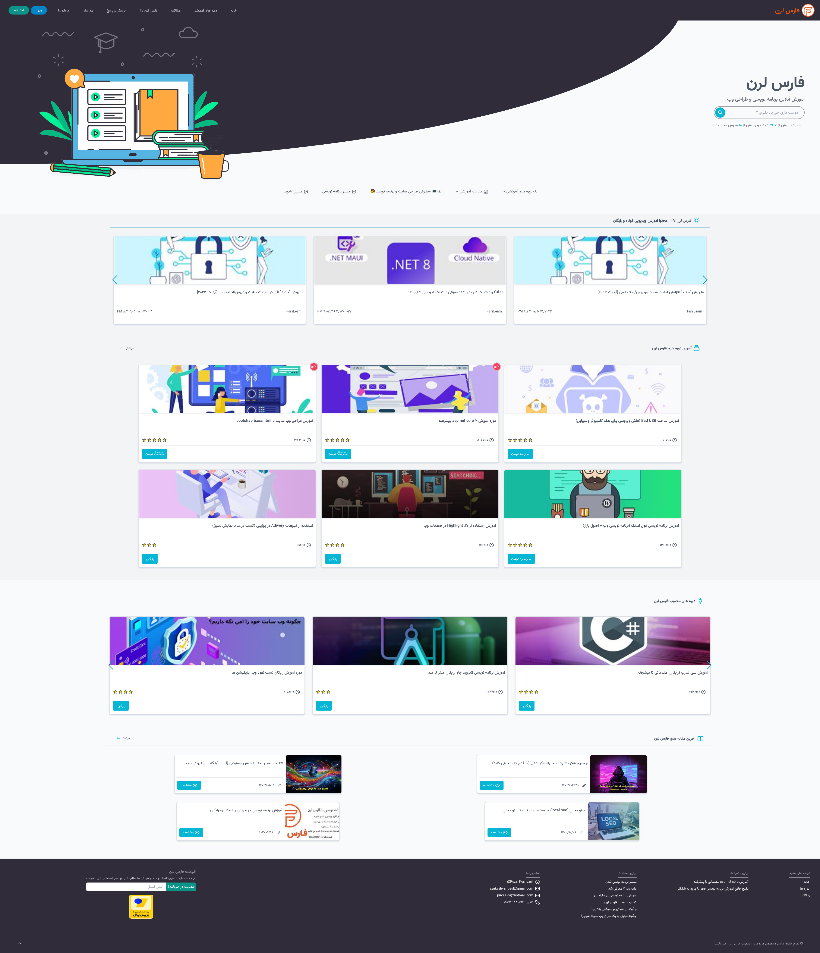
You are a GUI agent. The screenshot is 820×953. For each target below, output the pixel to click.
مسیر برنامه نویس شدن (621, 882)
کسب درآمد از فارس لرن (620, 902)
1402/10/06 (568, 832)
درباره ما (63, 10)
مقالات (175, 10)
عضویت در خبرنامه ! (181, 887)
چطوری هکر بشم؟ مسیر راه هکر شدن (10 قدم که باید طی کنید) (540, 763)
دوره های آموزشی (205, 10)
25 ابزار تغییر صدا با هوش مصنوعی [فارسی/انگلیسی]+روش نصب (233, 763)
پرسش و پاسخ (116, 10)
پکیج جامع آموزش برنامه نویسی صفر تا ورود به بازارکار (713, 888)
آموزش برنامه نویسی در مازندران (615, 895)
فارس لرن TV (148, 10)
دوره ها (805, 888)
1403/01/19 (266, 785)
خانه (234, 10)
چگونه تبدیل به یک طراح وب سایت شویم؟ (609, 916)
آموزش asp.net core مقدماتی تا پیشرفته (721, 882)
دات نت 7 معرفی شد (622, 888)
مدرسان (88, 10)
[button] (705, 280)
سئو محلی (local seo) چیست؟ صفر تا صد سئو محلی (544, 810)
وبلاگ (806, 895)
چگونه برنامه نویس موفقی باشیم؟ (614, 909)
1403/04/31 (570, 785)
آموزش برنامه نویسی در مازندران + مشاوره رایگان (246, 810)
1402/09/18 (265, 832)
